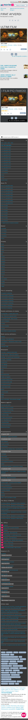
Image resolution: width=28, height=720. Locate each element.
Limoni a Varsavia (5, 321)
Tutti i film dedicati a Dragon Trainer (10, 656)
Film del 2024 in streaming (7, 298)
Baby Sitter (20, 661)
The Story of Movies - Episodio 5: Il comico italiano (12, 515)
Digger (2, 394)
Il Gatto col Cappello (5, 377)
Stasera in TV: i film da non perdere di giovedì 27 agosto (14, 627)
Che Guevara (5, 683)
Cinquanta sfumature (17, 665)
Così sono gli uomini (5, 405)
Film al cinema (4, 172)
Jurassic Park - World (7, 665)
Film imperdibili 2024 (6, 152)
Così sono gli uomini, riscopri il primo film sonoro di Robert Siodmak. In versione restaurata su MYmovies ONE (13, 633)
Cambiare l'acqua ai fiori (6, 379)
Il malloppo (3, 454)
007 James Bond (14, 668)
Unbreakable (16, 670)
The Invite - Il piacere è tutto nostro (9, 352)
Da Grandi (3, 553)
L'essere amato (4, 391)
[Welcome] (13, 35)
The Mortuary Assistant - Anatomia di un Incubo (12, 466)
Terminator (11, 683)
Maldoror (3, 344)
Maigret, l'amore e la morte (7, 407)
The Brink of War (5, 414)
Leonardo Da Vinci (13, 663)
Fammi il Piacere (5, 459)
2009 (15, 45)
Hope (2, 369)
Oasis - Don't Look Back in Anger (8, 497)
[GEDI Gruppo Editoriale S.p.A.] (19, 2)
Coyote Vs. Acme (5, 444)
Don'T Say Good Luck (6, 419)
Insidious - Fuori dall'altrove (7, 339)
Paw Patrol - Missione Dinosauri (8, 477)
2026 (5, 142)
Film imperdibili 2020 (6, 162)
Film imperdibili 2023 (6, 155)
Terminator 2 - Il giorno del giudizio (9, 436)
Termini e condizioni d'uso (8, 707)
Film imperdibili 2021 (6, 160)
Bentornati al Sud (5, 374)
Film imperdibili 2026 (6, 147)
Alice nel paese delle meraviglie (9, 681)
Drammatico (4, 45)
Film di (2, 175)
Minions (3, 652)
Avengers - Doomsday (6, 359)
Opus (20, 656)
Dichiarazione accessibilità (8, 709)
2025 (9, 142)
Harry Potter (13, 672)
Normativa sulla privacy (17, 706)
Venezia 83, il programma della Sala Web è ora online (13, 645)
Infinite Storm (4, 578)
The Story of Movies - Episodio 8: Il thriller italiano (12, 505)
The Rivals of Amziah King (7, 409)
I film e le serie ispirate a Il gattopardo (10, 659)
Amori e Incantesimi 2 (6, 485)
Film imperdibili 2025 (6, 150)
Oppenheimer (13, 661)
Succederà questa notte (6, 382)
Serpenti (3, 495)
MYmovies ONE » (3, 9)
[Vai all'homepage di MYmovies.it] (7, 6)
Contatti (8, 706)
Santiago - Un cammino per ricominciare (10, 357)
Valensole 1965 (4, 346)
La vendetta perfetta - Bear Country (9, 318)
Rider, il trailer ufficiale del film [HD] (9, 629)
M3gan (12, 654)
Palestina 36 (4, 367)
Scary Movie (9, 652)
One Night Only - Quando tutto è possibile (13, 540)
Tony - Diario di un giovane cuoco (9, 316)
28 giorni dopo (22, 652)
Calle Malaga (4, 364)
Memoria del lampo (5, 427)
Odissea (6, 530)
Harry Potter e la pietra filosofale (8, 331)
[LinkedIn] (15, 20)
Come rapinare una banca (7, 461)
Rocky (17, 683)
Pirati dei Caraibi (5, 668)
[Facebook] (10, 20)
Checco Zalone (5, 661)
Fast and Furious (15, 674)
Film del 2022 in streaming (7, 303)
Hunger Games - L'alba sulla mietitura (10, 354)
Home (2, 688)
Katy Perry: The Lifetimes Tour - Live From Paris (12, 449)
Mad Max (19, 681)
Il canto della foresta (5, 386)
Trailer (16, 691)
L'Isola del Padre (5, 422)
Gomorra (16, 652)
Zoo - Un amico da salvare (7, 586)
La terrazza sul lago (5, 582)
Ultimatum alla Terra (5, 557)
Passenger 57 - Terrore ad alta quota (9, 570)
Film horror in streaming (6, 308)
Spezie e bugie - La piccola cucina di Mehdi (11, 482)
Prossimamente (9, 691)
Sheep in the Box (5, 326)
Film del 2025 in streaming (7, 295)
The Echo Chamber (5, 490)
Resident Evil (4, 362)
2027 (2, 142)
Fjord (2, 372)
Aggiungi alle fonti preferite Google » (17, 9)
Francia (10, 45)
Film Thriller (4, 231)
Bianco (2, 389)
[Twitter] (12, 20)
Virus (3, 670)
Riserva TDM (19, 707)
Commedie (3, 228)
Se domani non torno (6, 384)
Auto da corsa (23, 668)
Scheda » (23, 49)
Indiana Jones (8, 670)
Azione (2, 238)
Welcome (4, 43)
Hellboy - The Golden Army (7, 566)
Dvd (12, 689)
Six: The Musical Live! (6, 412)
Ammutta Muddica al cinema (7, 561)
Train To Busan (4, 441)
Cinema (7, 688)
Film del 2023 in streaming (7, 300)
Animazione (4, 236)
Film (18, 688)
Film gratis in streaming (6, 293)
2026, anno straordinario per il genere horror (11, 614)
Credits (3, 706)
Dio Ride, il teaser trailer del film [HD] (9, 620)
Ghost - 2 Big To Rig (8, 542)
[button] (23, 715)
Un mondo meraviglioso (6, 487)
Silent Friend (4, 456)
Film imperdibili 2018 (6, 167)
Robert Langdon (5, 672)
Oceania (3, 336)
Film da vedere (4, 170)
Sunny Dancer (4, 446)
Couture (3, 328)
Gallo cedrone (4, 590)
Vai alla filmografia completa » (20, 56)
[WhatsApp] (18, 20)
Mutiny (2, 492)
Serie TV (8, 689)
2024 (12, 142)
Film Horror (3, 233)
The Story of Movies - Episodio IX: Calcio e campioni (13, 503)
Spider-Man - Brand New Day (10, 532)
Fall (2, 598)
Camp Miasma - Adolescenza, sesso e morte (11, 341)
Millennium (20, 672)
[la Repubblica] (25, 2)
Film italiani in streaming (6, 305)
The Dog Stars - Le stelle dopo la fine (9, 313)
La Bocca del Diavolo (6, 424)
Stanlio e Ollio (4, 574)
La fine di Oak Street (8, 545)
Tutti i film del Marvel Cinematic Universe (11, 677)
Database (13, 688)
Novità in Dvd (4, 180)
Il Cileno (3, 323)
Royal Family (4, 663)
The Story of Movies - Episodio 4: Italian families (12, 518)
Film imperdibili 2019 (6, 165)
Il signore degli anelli (6, 679)
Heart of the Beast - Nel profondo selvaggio (11, 399)
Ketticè (2, 463)
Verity (2, 396)
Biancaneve (23, 659)
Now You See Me (5, 654)
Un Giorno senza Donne (6, 417)
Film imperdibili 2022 (6, 157)
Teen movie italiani (6, 674)
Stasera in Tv (17, 689)
